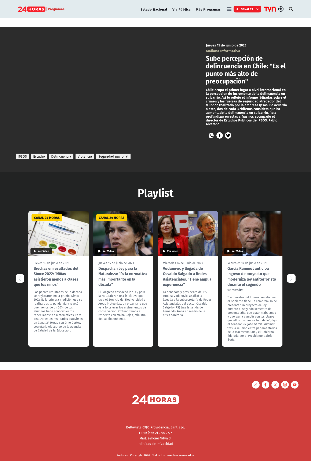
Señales (247, 9)
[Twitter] (228, 135)
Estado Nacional (154, 9)
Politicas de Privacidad (155, 443)
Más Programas (208, 9)
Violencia (85, 156)
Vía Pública (181, 9)
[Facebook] (219, 135)
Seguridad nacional (113, 156)
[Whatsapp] (211, 135)
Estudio (39, 156)
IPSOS (22, 156)
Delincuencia (61, 156)
